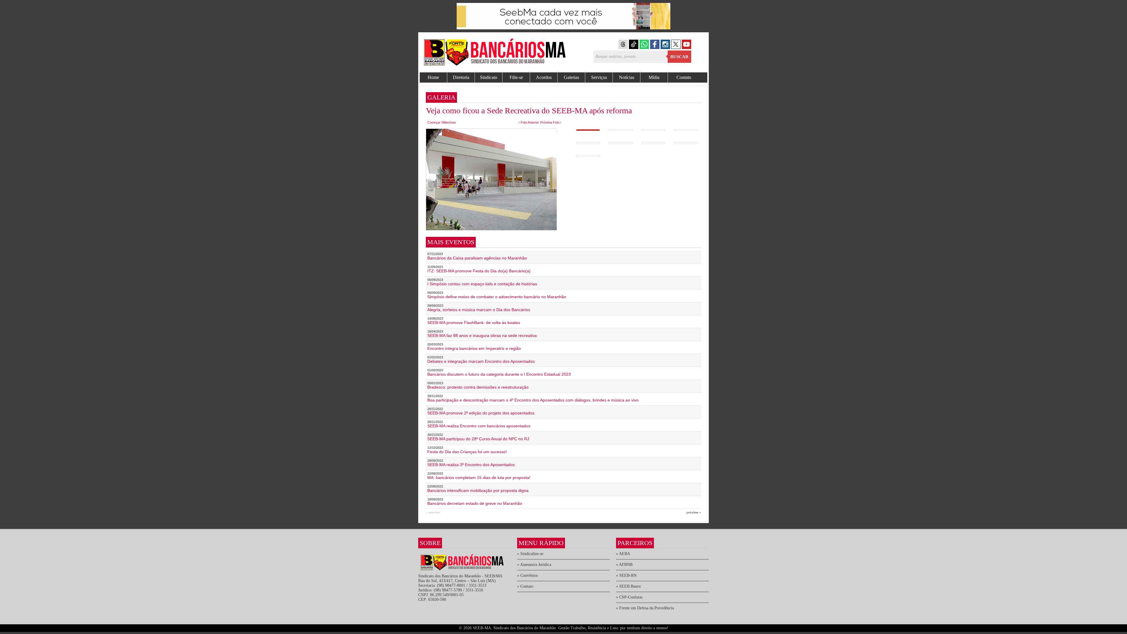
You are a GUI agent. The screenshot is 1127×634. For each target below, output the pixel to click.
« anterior (433, 512)
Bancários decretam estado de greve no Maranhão (474, 503)
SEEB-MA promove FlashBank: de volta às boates (473, 322)
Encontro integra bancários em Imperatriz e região (474, 348)
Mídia (654, 77)
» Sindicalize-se (530, 554)
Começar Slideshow (441, 122)
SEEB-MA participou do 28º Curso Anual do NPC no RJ (478, 438)
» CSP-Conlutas (629, 597)
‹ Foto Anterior (529, 122)
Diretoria (461, 77)
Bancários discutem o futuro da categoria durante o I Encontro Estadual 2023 (499, 374)
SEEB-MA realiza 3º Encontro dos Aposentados (471, 464)
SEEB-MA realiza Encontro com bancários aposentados (478, 426)
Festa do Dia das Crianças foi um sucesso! (467, 451)
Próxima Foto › (550, 122)
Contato (683, 77)
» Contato (525, 586)
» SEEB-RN (626, 575)
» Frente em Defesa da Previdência (645, 608)
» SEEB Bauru (628, 586)
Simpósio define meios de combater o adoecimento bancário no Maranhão (496, 296)
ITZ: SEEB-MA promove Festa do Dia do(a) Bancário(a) (479, 271)
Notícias (626, 77)
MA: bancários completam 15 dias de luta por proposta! (478, 477)
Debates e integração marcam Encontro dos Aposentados (481, 361)
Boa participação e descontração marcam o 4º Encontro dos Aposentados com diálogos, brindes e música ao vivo (533, 400)
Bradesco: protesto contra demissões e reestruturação (478, 387)
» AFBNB (624, 564)
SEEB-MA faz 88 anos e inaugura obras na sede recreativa (482, 335)
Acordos (544, 77)
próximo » (693, 512)
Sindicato (488, 77)
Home (433, 77)
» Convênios (527, 575)
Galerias (571, 77)
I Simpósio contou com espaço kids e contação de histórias (482, 283)
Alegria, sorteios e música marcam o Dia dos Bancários (478, 309)
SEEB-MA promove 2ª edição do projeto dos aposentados (480, 413)
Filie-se (516, 77)
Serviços (599, 77)
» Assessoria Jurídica (534, 564)
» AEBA (623, 554)
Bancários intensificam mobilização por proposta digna (478, 490)
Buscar (679, 56)
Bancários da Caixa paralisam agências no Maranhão (477, 258)
